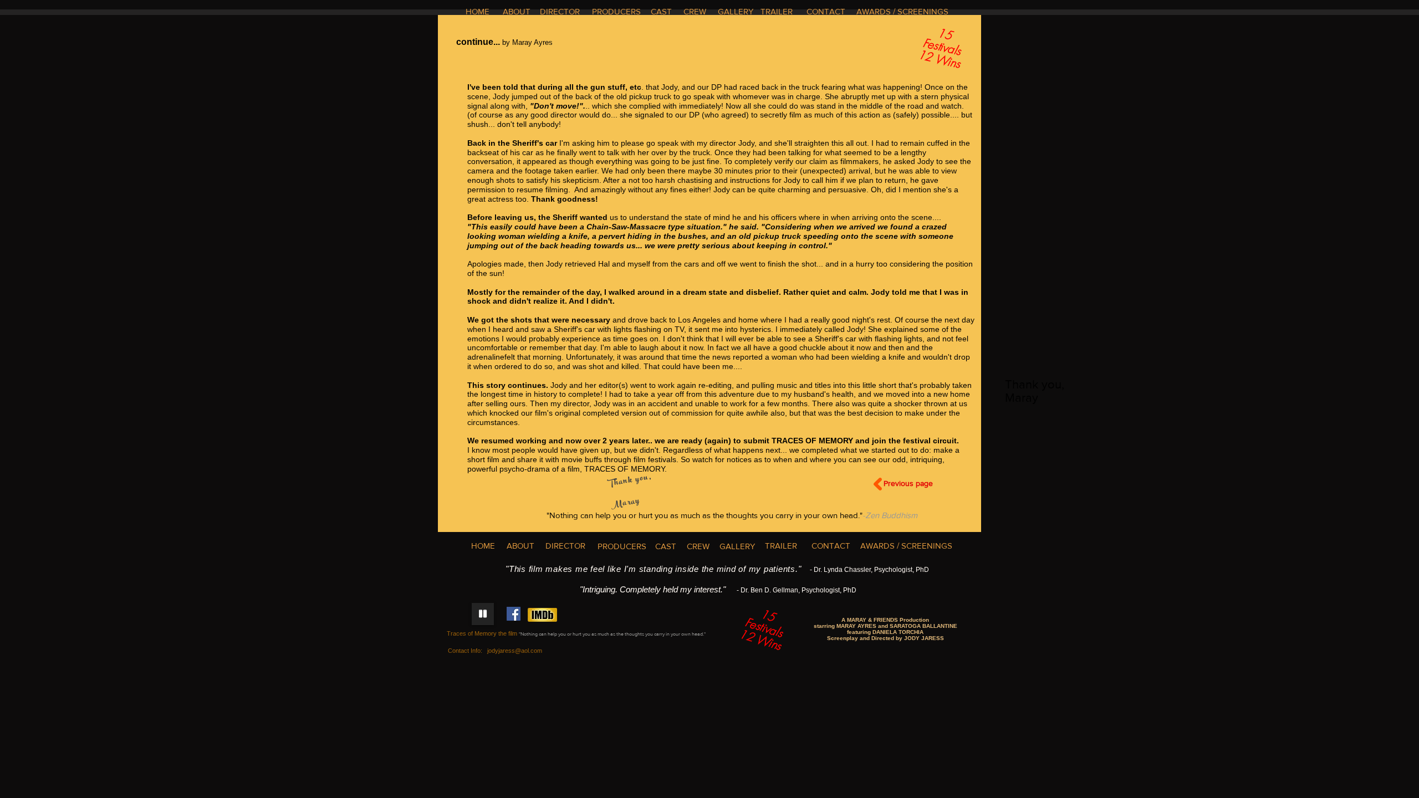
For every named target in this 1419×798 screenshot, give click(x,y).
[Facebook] (513, 614)
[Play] (483, 614)
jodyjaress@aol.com (514, 650)
